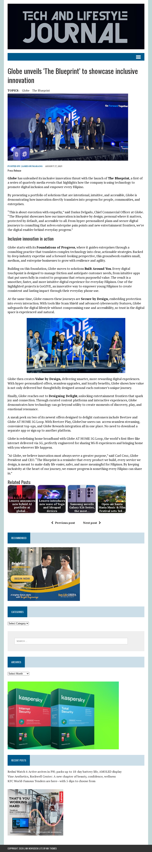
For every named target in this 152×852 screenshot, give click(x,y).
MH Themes (51, 848)
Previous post (65, 523)
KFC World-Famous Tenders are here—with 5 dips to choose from (51, 781)
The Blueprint (41, 90)
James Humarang (32, 166)
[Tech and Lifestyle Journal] (76, 26)
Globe (25, 90)
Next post (90, 523)
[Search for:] (71, 641)
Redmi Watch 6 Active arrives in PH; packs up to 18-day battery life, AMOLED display (65, 772)
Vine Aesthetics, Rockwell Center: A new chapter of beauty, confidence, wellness (62, 776)
